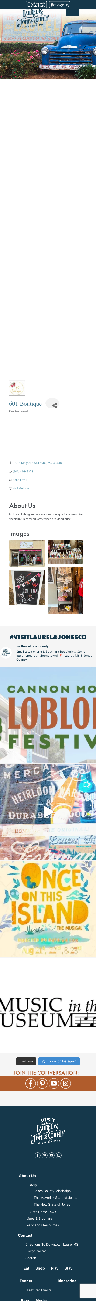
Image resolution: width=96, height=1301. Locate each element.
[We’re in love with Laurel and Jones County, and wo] (48, 812)
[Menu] (72, 9)
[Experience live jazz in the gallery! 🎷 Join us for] (48, 1005)
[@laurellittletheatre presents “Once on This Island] (48, 909)
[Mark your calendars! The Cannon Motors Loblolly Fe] (48, 715)
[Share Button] (52, 403)
